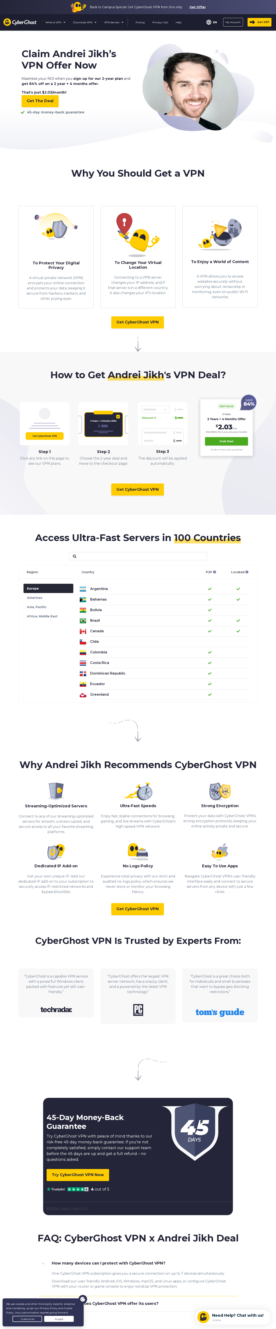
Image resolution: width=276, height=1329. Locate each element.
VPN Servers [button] (112, 22)
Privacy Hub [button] (160, 22)
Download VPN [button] (83, 22)
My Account (233, 22)
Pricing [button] (140, 22)
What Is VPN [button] (53, 22)
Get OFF (263, 22)
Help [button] (178, 22)
